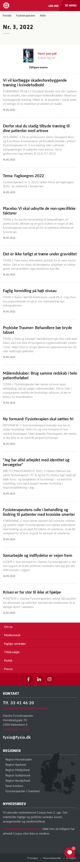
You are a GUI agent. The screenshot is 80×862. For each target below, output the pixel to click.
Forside (7, 15)
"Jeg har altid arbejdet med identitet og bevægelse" (36, 462)
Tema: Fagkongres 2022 (23, 175)
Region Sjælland (15, 764)
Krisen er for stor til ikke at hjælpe (32, 592)
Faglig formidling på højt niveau (30, 290)
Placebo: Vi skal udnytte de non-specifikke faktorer (39, 211)
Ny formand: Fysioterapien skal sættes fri (38, 418)
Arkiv (43, 15)
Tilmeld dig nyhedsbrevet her (21, 829)
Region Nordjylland (17, 780)
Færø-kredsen (14, 786)
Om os (8, 627)
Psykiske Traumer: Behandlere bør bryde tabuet (37, 330)
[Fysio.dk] (6, 5)
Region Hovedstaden (18, 759)
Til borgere (32, 858)
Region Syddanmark (17, 775)
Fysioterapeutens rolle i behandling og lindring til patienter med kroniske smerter (39, 512)
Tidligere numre (38, 67)
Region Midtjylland (17, 770)
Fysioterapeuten (25, 15)
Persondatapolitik (52, 858)
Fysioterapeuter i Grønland (22, 791)
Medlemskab (12, 635)
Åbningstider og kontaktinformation (25, 708)
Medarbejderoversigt (16, 729)
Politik (8, 660)
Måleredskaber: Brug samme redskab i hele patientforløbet (40, 375)
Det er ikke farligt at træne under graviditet (40, 254)
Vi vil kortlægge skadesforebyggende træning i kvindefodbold (35, 82)
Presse (8, 669)
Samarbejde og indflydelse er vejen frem (37, 555)
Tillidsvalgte (12, 652)
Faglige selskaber (15, 643)
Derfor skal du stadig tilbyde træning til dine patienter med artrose (36, 128)
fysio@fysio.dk (17, 737)
